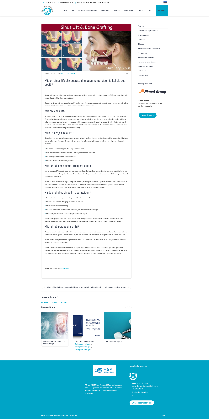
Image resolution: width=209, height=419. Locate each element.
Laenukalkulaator (147, 115)
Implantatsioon (143, 35)
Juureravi (141, 40)
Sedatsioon (142, 71)
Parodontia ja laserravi (146, 57)
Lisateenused (143, 75)
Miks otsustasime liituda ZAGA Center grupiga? (54, 342)
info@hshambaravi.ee (66, 2)
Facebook (44, 302)
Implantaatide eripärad (114, 341)
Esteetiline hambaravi (145, 66)
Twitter (54, 302)
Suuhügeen (71, 73)
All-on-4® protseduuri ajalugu (115, 287)
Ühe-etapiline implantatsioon (148, 31)
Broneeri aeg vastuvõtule (142, 403)
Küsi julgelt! (65, 268)
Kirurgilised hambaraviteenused (149, 48)
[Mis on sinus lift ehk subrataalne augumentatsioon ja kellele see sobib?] (86, 47)
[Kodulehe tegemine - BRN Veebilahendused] (163, 415)
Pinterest (64, 302)
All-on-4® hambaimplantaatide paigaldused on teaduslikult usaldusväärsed (74, 287)
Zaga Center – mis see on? (84, 341)
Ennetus (141, 26)
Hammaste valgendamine (147, 62)
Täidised (141, 44)
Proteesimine (142, 53)
